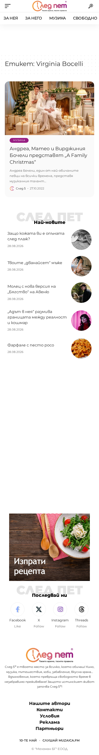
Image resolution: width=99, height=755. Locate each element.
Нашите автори (49, 703)
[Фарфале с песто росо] (81, 348)
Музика (19, 140)
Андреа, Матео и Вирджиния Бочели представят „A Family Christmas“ (48, 155)
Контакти (50, 709)
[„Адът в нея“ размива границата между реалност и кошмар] (81, 320)
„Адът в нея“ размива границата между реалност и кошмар (37, 317)
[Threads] (81, 615)
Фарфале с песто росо (30, 345)
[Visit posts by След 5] (12, 188)
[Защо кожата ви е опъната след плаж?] (81, 239)
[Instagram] (60, 615)
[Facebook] (17, 615)
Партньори (49, 728)
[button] (9, 6)
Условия (49, 716)
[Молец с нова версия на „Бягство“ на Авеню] (81, 292)
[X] (39, 615)
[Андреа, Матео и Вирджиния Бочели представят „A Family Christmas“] (49, 108)
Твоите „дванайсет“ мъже (34, 262)
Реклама (49, 722)
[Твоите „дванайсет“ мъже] (81, 266)
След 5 (21, 188)
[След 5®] (49, 6)
